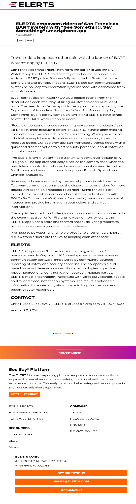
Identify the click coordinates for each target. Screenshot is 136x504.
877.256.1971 (71, 490)
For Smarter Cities (26, 419)
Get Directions (71, 473)
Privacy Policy (83, 431)
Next (68, 333)
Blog (21, 40)
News (29, 40)
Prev (58, 333)
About (76, 412)
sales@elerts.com (71, 481)
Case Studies (21, 434)
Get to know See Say (24, 394)
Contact (78, 425)
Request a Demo (70, 353)
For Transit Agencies (28, 412)
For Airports (21, 406)
